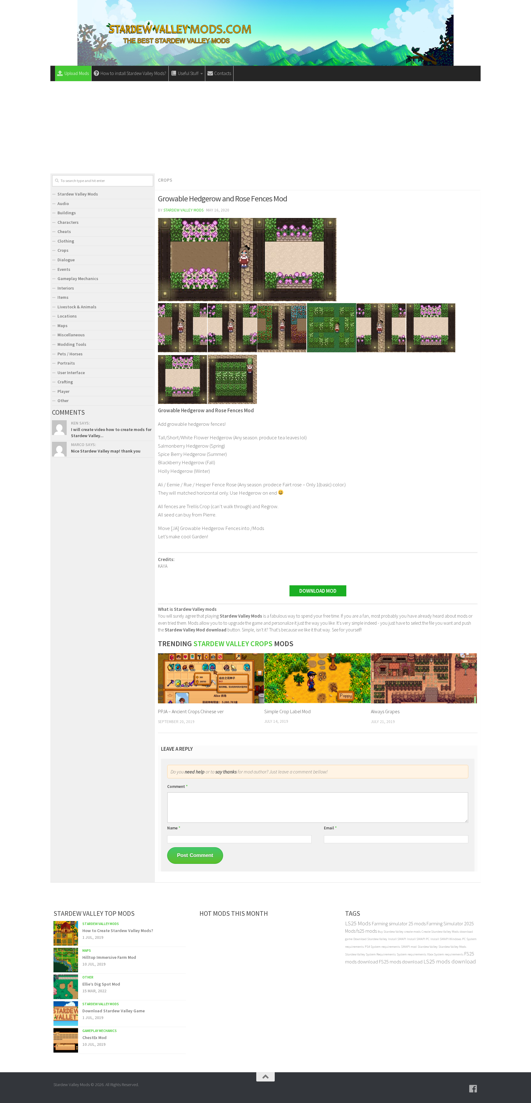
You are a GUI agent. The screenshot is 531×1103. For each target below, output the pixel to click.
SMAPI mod (409, 947)
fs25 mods (366, 931)
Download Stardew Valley (370, 939)
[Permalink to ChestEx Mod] (65, 1040)
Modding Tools (71, 344)
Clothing (65, 241)
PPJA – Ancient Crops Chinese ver (191, 711)
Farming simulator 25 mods (399, 923)
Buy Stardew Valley (390, 932)
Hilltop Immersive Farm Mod (109, 957)
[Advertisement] (265, 127)
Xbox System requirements (445, 954)
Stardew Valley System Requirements (370, 954)
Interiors (65, 288)
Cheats (64, 231)
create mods (412, 932)
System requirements (411, 954)
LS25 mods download (449, 961)
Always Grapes (385, 711)
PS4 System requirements (382, 947)
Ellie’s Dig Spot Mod (101, 984)
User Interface (71, 372)
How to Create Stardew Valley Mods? (117, 930)
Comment (177, 786)
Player (63, 391)
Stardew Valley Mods (183, 210)
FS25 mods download (401, 962)
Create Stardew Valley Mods (440, 932)
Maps (62, 325)
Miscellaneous (71, 335)
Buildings (66, 212)
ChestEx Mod (94, 1037)
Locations (67, 316)
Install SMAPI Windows (446, 939)
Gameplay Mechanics (77, 278)
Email (330, 828)
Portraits (66, 363)
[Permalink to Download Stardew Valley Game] (65, 1013)
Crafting (65, 382)
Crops (165, 180)
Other (63, 400)
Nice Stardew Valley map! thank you (105, 451)
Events (63, 269)
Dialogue (66, 260)
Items (63, 297)
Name (173, 828)
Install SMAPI (397, 939)
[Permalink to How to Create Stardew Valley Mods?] (65, 933)
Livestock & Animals (76, 307)
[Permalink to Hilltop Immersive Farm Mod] (65, 960)
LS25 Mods (358, 923)
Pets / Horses (70, 354)
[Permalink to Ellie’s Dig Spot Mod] (65, 987)
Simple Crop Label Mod (287, 711)
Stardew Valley (428, 947)
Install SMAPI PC (418, 939)
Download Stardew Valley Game (113, 1011)
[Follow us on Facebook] (473, 1089)
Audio (63, 203)
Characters (68, 222)
